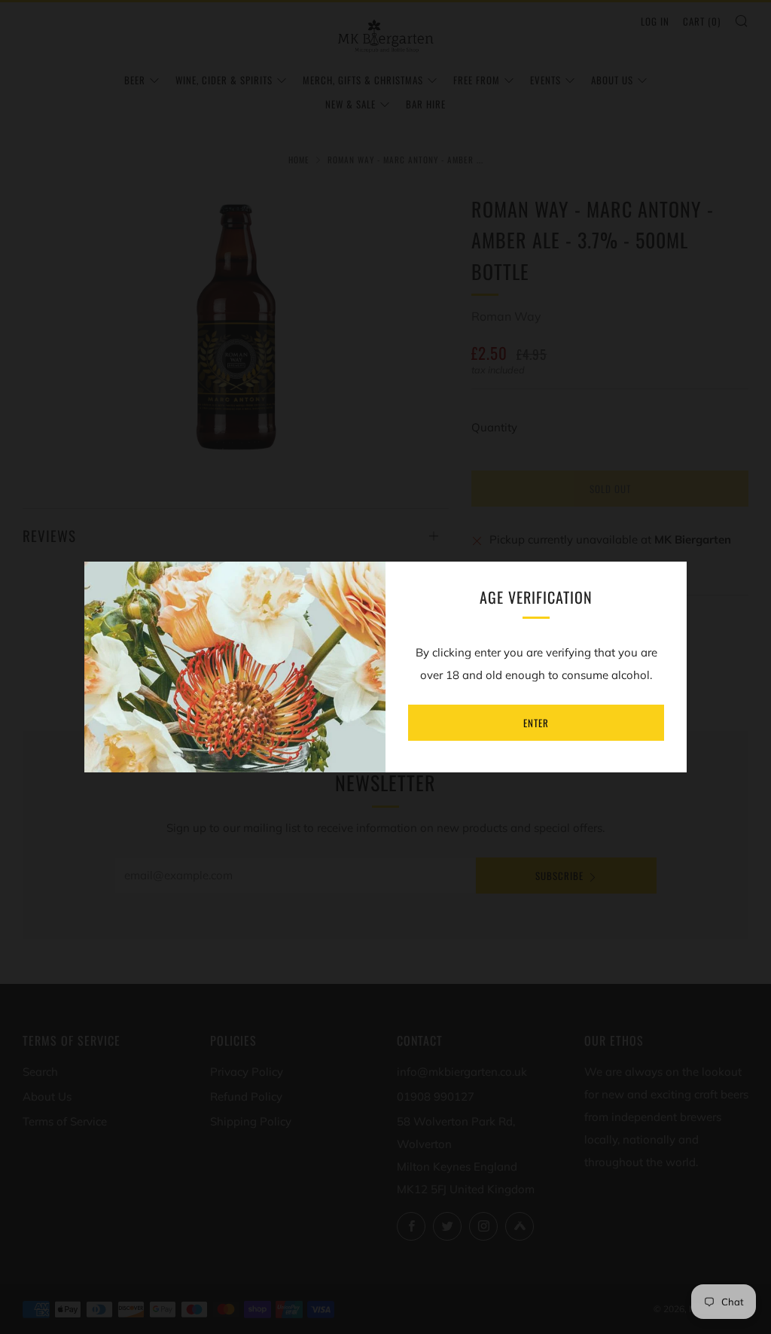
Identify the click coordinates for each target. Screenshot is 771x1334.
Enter (536, 722)
